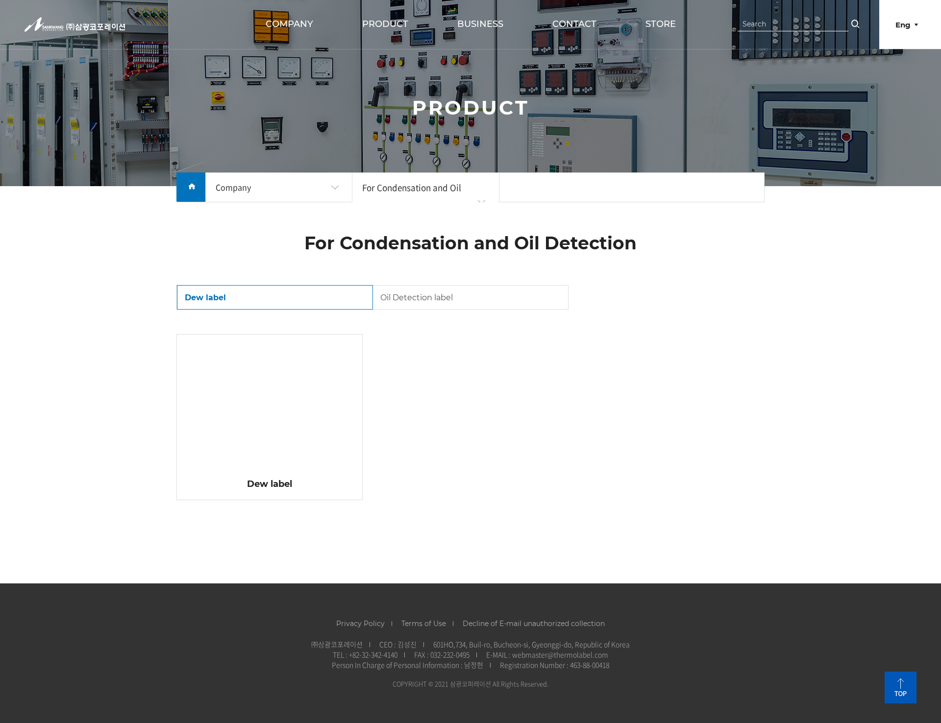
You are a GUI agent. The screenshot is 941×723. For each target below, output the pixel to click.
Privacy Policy (360, 623)
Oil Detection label (416, 297)
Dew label (205, 297)
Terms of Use (423, 623)
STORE (660, 24)
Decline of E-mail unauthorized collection (534, 623)
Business (480, 24)
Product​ (385, 24)
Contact (574, 24)
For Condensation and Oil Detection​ (411, 201)
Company (289, 24)
